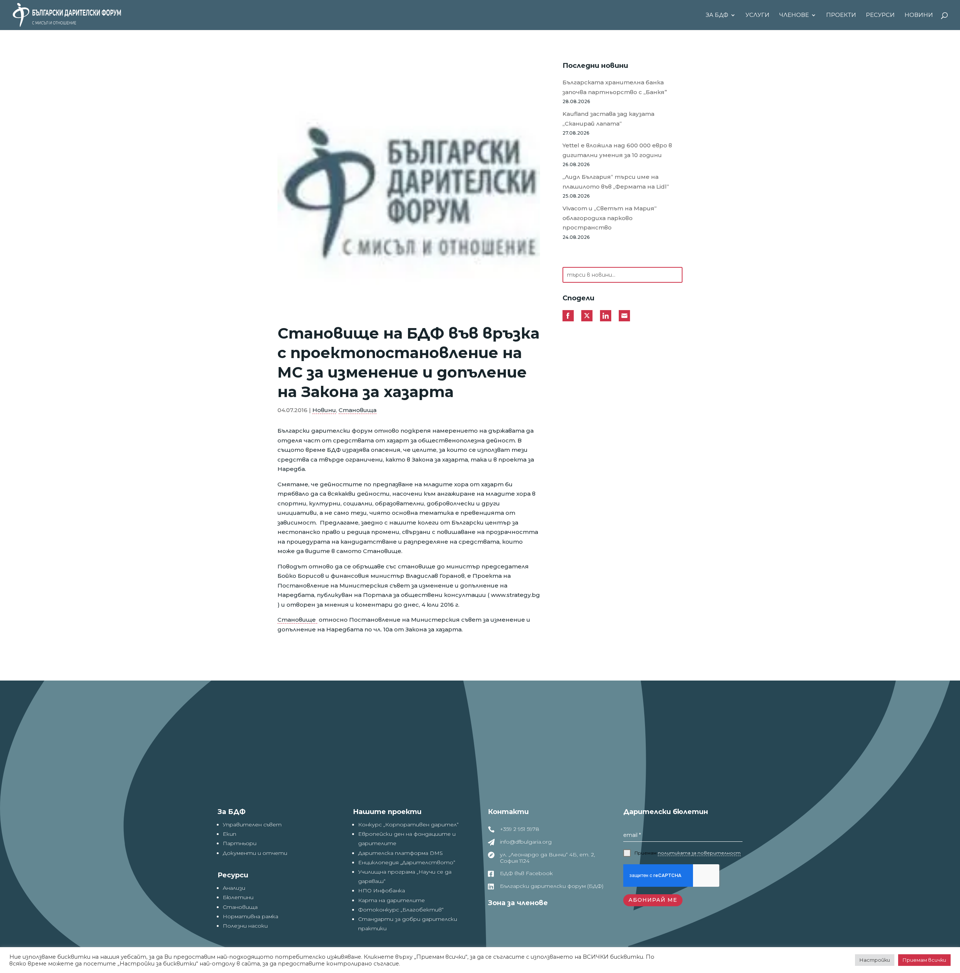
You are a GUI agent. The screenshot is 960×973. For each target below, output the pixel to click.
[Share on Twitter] (586, 315)
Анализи (234, 888)
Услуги (758, 15)
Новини (918, 15)
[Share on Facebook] (568, 315)
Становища (357, 410)
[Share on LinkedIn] (605, 315)
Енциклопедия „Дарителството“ (406, 862)
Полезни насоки (245, 925)
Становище (297, 619)
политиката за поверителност (699, 853)
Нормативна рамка (250, 916)
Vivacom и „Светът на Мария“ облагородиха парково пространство (609, 218)
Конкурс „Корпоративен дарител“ (408, 824)
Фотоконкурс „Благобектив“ (401, 909)
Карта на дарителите (391, 900)
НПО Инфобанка (381, 890)
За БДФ (717, 15)
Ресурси (880, 15)
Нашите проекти (387, 812)
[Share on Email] (624, 315)
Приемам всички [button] (924, 960)
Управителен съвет (252, 824)
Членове (794, 15)
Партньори (239, 843)
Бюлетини (238, 897)
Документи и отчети (255, 853)
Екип (229, 834)
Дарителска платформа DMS (400, 853)
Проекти (841, 15)
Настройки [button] (875, 960)
